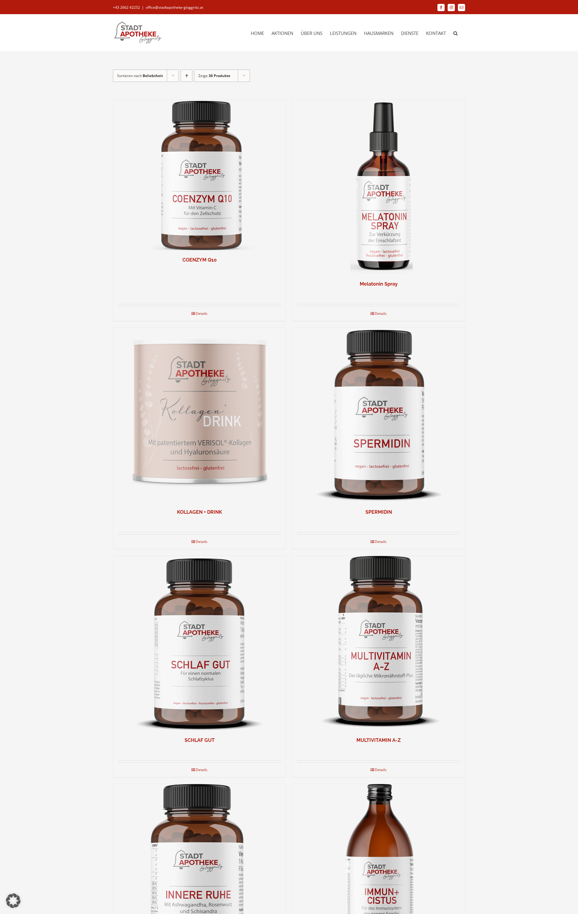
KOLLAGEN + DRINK (199, 512)
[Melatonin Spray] (378, 187)
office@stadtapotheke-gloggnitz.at (174, 7)
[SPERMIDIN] (378, 415)
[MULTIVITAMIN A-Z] (378, 643)
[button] (455, 32)
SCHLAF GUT (200, 740)
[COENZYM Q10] (199, 175)
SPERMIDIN (378, 512)
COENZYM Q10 (199, 260)
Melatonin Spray (379, 284)
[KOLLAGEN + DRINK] (199, 415)
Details (201, 313)
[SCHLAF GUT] (199, 643)
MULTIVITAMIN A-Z (378, 740)
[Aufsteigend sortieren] (186, 76)
